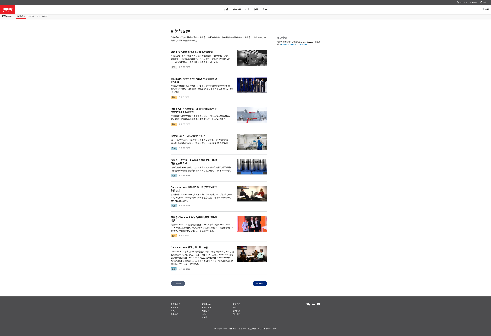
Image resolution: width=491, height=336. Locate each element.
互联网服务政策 (264, 328)
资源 (256, 9)
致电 (235, 307)
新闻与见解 (20, 16)
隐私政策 (233, 328)
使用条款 (242, 328)
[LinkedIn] (313, 304)
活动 (38, 16)
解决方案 (237, 9)
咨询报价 (473, 2)
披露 (275, 328)
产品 (226, 9)
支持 (265, 9)
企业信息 (174, 314)
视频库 (45, 16)
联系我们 (237, 304)
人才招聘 (174, 307)
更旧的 (259, 283)
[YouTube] (318, 304)
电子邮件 (237, 314)
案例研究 (31, 16)
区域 (173, 311)
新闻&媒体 (7, 16)
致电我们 (463, 2)
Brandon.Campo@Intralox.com (294, 44)
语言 (485, 2)
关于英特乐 (175, 304)
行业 (248, 9)
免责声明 (252, 328)
